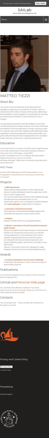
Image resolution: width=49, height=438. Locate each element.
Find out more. (25, 3)
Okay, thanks (40, 3)
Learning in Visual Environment (18, 209)
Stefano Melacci (37, 109)
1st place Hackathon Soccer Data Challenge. (24, 260)
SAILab (24, 10)
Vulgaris (8, 218)
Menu (4, 19)
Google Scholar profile (33, 275)
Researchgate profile (8, 277)
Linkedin (13, 305)
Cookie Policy (5, 370)
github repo (19, 202)
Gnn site (34, 199)
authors (7, 194)
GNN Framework (12, 187)
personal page (20, 290)
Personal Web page (31, 282)
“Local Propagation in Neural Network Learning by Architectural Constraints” (22, 174)
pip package (13, 204)
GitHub (36, 288)
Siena (2, 151)
